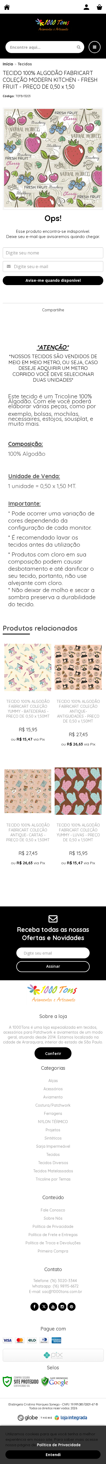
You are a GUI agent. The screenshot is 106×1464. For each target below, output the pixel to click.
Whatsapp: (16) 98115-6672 (55, 1286)
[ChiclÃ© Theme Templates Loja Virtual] (35, 1418)
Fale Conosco (53, 1210)
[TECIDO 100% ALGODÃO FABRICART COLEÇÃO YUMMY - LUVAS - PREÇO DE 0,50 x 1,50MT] (78, 822)
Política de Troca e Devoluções (53, 1242)
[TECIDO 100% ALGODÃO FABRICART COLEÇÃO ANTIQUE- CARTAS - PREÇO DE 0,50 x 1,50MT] (28, 822)
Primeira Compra (53, 1251)
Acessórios (53, 1088)
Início (8, 64)
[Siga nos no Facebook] (34, 1306)
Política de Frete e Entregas (53, 1234)
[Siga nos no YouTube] (53, 1306)
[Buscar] (78, 47)
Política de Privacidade (53, 1226)
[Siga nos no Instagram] (62, 1306)
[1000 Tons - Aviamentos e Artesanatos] (53, 25)
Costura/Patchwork (53, 1105)
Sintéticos (53, 1138)
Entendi (53, 1454)
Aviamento (53, 1097)
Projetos (53, 1129)
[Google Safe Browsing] (54, 1381)
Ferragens (53, 1113)
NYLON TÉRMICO (53, 1121)
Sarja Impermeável (53, 1146)
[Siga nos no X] (44, 1306)
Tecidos (25, 64)
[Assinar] (53, 966)
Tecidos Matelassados (53, 1171)
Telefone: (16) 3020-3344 (54, 1280)
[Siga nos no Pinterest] (71, 1306)
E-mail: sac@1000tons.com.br (55, 1291)
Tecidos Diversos (53, 1162)
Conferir (53, 1053)
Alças (53, 1080)
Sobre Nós (53, 1218)
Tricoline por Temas (53, 1179)
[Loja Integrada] (71, 1417)
